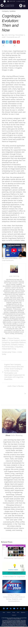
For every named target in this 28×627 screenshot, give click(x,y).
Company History (17, 344)
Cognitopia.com (7, 260)
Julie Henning (9, 35)
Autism (23, 340)
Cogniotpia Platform (18, 342)
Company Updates (9, 11)
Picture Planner (13, 338)
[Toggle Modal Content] (5, 1)
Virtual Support (14, 340)
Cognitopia (6, 344)
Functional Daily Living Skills (12, 347)
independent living (9, 349)
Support (5, 340)
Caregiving (6, 342)
